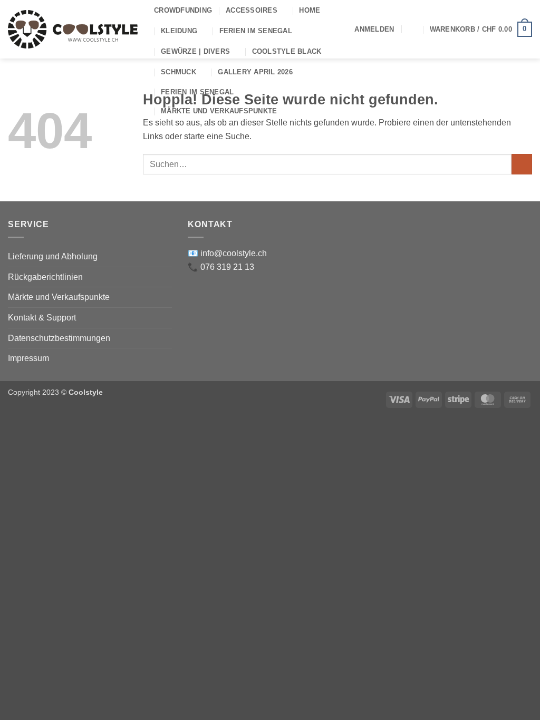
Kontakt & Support (42, 317)
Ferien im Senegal (255, 31)
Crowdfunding (183, 10)
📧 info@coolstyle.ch (227, 253)
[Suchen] (412, 29)
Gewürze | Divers (195, 51)
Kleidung (179, 31)
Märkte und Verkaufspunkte (219, 111)
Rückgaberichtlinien (45, 277)
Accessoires (251, 10)
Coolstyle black (287, 51)
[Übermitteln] (522, 164)
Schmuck (178, 72)
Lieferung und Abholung (53, 256)
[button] (374, 29)
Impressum (28, 358)
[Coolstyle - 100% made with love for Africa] (73, 29)
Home (309, 10)
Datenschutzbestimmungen (59, 338)
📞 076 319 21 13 (221, 266)
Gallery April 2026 (255, 72)
